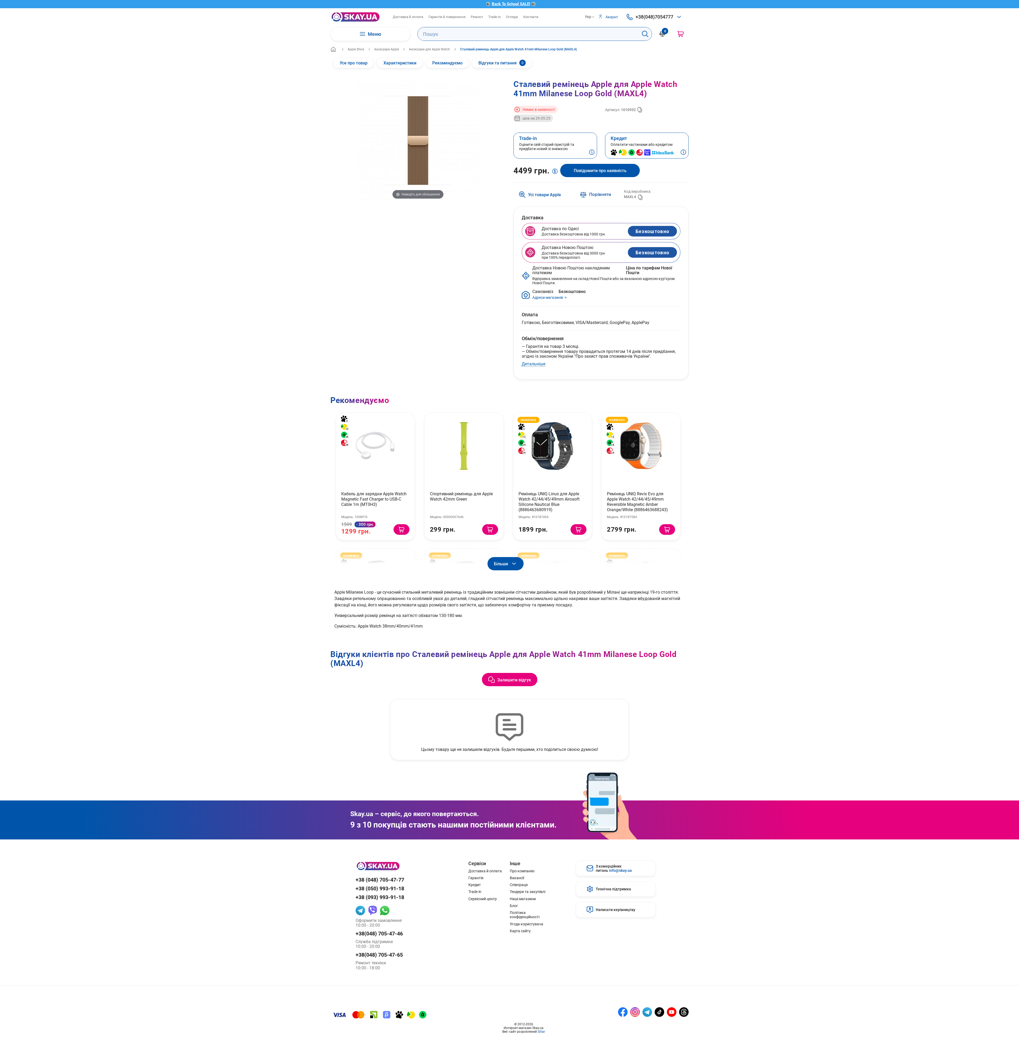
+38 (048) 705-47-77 (380, 880)
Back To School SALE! (511, 3)
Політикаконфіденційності (524, 914)
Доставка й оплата (408, 16)
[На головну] (333, 49)
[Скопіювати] (639, 109)
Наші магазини (523, 899)
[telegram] (360, 910)
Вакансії (517, 878)
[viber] (372, 910)
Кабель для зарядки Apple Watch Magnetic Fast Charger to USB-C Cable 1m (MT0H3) (374, 499)
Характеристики (399, 62)
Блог (514, 906)
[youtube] (671, 1012)
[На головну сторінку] (355, 17)
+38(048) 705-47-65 (379, 955)
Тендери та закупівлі (527, 892)
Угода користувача (526, 924)
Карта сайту (520, 931)
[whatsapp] (385, 910)
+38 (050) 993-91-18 (380, 888)
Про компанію (522, 871)
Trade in (474, 892)
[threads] (684, 1012)
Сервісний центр (482, 899)
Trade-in (494, 16)
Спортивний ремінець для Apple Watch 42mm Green (461, 496)
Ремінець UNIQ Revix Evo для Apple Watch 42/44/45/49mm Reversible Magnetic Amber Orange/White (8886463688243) (637, 501)
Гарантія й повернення (447, 16)
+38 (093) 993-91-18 (380, 897)
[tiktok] (659, 1012)
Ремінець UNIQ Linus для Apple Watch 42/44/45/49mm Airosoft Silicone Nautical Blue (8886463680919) (549, 501)
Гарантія (475, 878)
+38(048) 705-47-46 (379, 933)
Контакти (530, 16)
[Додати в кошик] (401, 529)
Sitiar (541, 1031)
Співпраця (519, 885)
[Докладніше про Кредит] (683, 153)
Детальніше (533, 363)
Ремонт (477, 16)
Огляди (512, 16)
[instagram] (635, 1012)
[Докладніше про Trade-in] (591, 153)
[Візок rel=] (681, 34)
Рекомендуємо (447, 62)
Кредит (474, 885)
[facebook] (623, 1012)
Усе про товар (354, 62)
